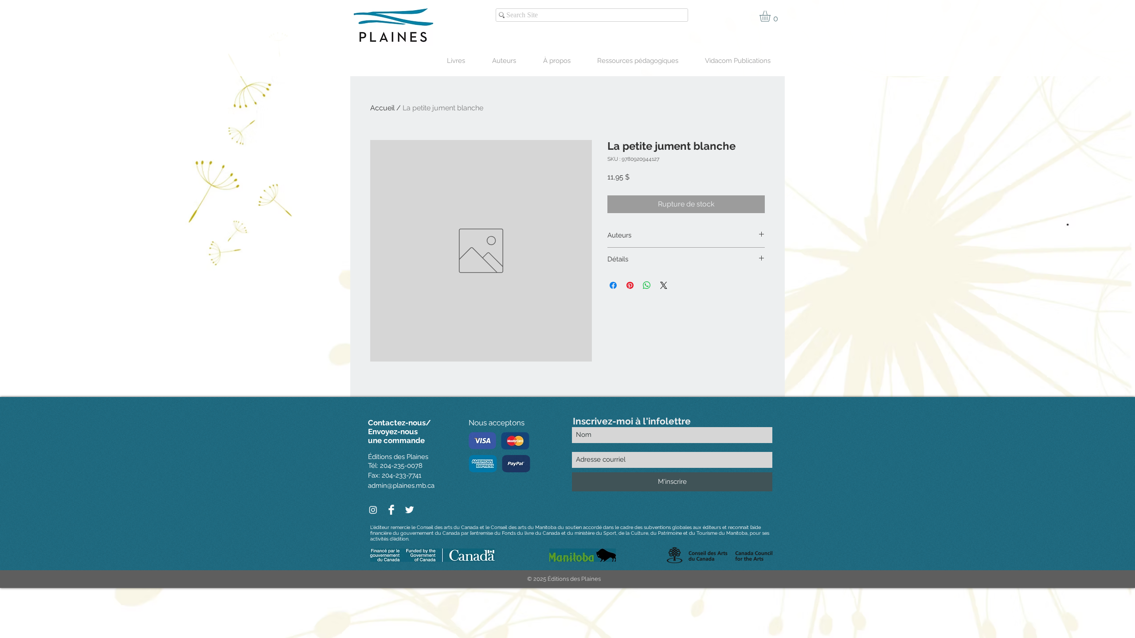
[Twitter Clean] (409, 510)
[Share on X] (663, 285)
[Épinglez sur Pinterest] (630, 285)
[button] (771, 16)
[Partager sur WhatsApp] (647, 285)
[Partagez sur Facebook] (613, 285)
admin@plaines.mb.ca (401, 486)
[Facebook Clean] (391, 510)
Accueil (382, 108)
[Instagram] (373, 510)
